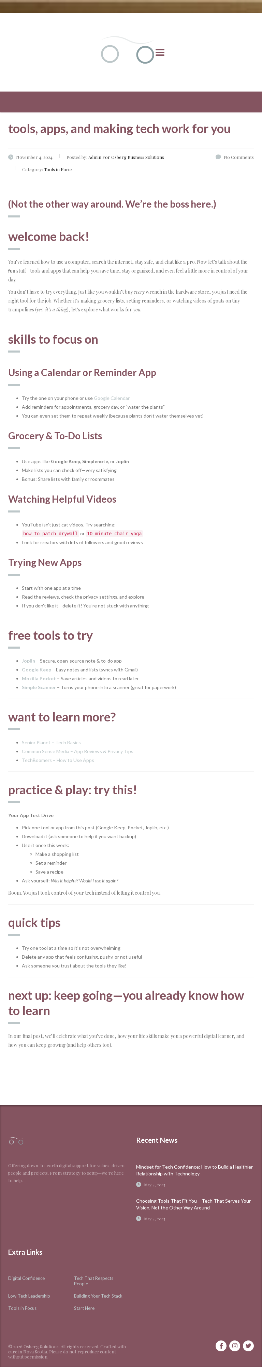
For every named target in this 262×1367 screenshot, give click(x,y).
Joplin (28, 661)
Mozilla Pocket (39, 678)
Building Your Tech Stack (98, 1296)
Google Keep (36, 669)
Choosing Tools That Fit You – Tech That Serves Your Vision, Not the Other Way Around (193, 1204)
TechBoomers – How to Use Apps (58, 760)
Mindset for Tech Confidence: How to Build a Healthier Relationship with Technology (194, 1170)
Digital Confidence (26, 1278)
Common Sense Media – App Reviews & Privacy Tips (77, 751)
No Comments (239, 157)
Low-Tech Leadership (29, 1296)
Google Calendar (112, 398)
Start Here (84, 1308)
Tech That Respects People (93, 1280)
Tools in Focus (22, 1308)
